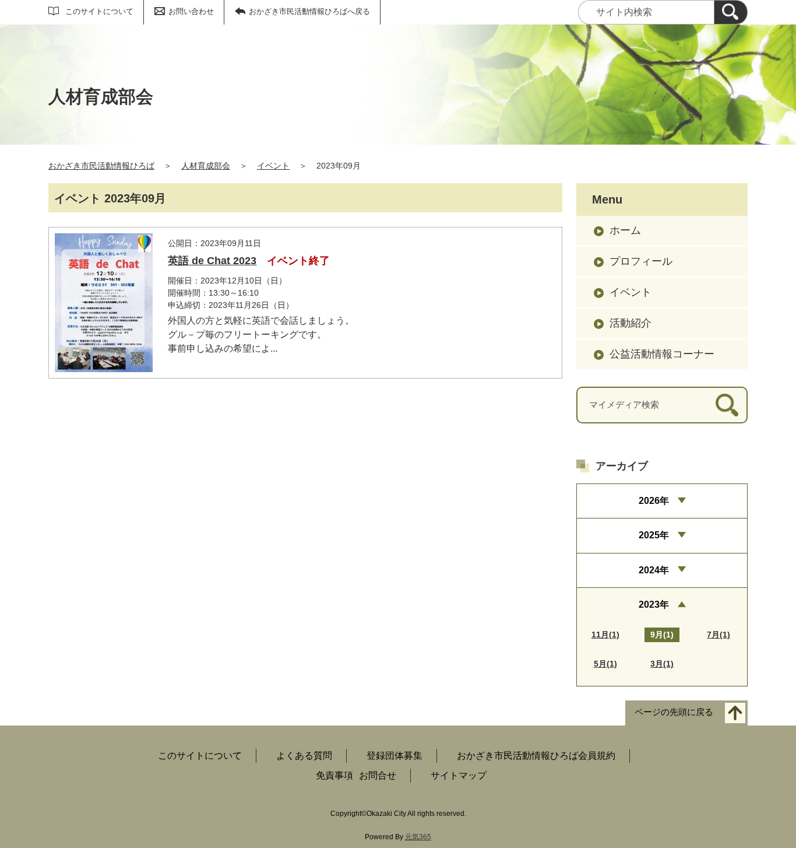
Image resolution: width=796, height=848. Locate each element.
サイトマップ (459, 775)
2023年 (654, 604)
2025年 (654, 535)
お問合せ (377, 775)
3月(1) (662, 663)
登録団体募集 (394, 756)
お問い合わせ (191, 11)
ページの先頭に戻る (674, 712)
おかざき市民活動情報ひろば (101, 165)
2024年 (654, 570)
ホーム (625, 230)
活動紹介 (630, 323)
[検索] (731, 12)
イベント (273, 165)
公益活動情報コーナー (662, 354)
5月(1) (605, 663)
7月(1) (718, 634)
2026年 (654, 501)
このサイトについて (99, 11)
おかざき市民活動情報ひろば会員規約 (536, 756)
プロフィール (641, 261)
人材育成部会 (205, 165)
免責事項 (334, 775)
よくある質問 (304, 756)
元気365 (418, 837)
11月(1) (605, 634)
